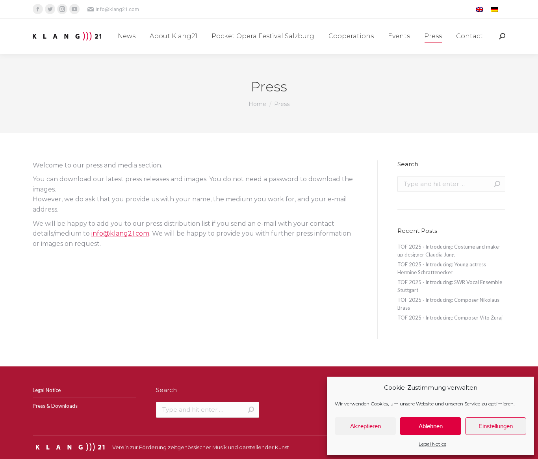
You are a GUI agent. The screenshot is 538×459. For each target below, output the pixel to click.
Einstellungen (496, 426)
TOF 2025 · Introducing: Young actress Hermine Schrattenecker (441, 268)
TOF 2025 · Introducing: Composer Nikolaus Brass (448, 304)
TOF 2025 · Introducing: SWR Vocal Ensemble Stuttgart (449, 286)
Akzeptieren (365, 426)
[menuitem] (126, 36)
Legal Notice (432, 444)
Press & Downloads (55, 406)
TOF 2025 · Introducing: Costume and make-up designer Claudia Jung (449, 250)
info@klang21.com (117, 9)
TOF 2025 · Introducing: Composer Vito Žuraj (450, 317)
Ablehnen (431, 426)
